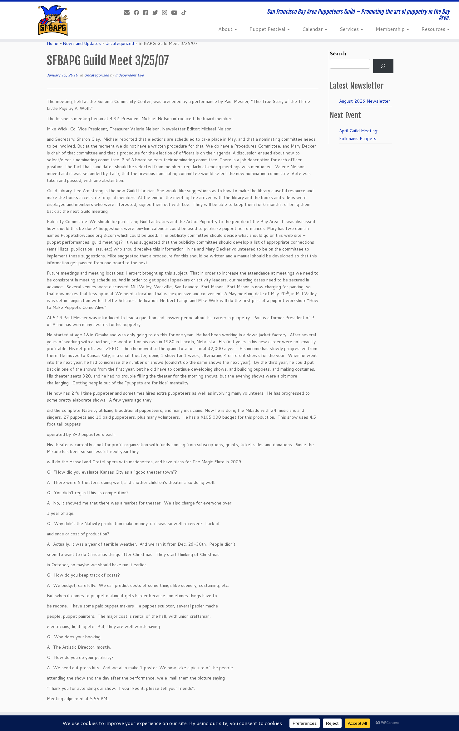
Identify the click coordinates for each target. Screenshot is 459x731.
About (226, 28)
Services (350, 28)
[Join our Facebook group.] (147, 12)
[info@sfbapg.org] (129, 12)
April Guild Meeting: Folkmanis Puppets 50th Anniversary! (358, 135)
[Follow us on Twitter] (157, 12)
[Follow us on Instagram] (166, 12)
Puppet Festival (268, 28)
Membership (391, 28)
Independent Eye (129, 75)
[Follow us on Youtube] (176, 12)
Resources (434, 28)
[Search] (383, 66)
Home (52, 43)
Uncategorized (119, 43)
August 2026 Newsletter (364, 101)
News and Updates (82, 43)
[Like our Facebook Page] (138, 12)
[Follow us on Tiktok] (185, 12)
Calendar (313, 28)
